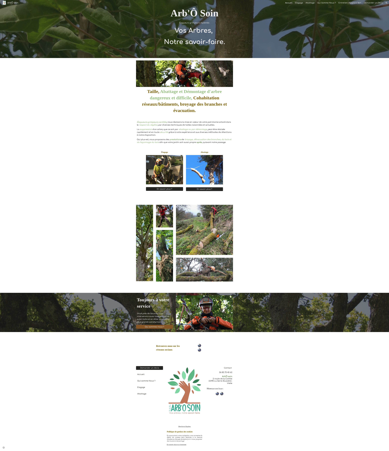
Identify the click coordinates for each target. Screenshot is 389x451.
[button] (386, 2)
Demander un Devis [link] (373, 3)
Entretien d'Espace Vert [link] (349, 3)
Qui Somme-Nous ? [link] (326, 3)
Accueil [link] (288, 3)
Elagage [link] (299, 3)
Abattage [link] (310, 3)
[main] (194, 29)
